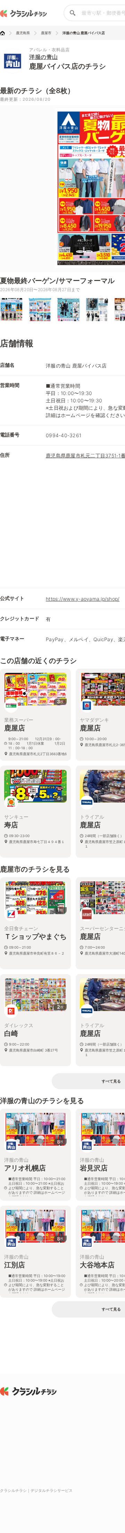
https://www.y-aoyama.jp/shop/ (82, 599)
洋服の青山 (43, 56)
